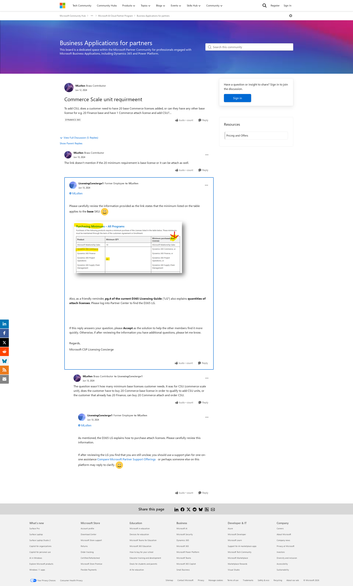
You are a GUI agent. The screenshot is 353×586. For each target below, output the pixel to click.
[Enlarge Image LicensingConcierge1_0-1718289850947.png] (130, 249)
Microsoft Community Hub (73, 15)
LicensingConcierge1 (91, 183)
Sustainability (283, 569)
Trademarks (248, 580)
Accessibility (282, 563)
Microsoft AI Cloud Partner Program (115, 15)
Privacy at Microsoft (285, 546)
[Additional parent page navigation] (92, 15)
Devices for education (139, 534)
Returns (84, 546)
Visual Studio (234, 569)
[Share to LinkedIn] (176, 509)
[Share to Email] (213, 509)
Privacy (201, 580)
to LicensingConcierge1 (128, 376)
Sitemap (169, 580)
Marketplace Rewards (237, 563)
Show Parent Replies (71, 143)
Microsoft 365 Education (140, 546)
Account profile (87, 528)
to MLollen (131, 183)
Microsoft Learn (235, 540)
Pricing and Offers (237, 135)
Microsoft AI (181, 528)
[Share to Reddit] (195, 509)
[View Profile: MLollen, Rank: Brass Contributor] (69, 87)
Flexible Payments (89, 569)
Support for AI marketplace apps (242, 546)
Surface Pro (34, 528)
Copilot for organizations (40, 546)
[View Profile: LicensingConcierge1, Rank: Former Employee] (73, 185)
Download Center (88, 534)
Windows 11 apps (37, 569)
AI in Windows (35, 558)
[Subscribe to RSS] (207, 509)
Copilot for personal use (40, 552)
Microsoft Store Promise (91, 563)
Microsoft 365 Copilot (186, 563)
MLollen (80, 85)
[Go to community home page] (62, 5)
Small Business (183, 569)
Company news (283, 540)
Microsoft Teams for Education (143, 540)
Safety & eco (263, 580)
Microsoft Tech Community (239, 552)
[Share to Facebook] (182, 509)
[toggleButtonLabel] (290, 15)
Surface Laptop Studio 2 (40, 540)
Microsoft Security (184, 534)
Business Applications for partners (153, 15)
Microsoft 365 (182, 546)
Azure (230, 528)
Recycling (278, 580)
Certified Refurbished (90, 558)
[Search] (264, 5)
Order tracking (87, 552)
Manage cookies (215, 580)
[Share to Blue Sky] (201, 509)
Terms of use (232, 580)
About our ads (292, 580)
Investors (281, 552)
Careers (280, 528)
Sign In (287, 5)
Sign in (237, 98)
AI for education (137, 569)
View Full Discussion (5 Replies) (81, 137)
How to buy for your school (141, 552)
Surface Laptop (36, 534)
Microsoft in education (140, 528)
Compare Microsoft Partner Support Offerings (126, 459)
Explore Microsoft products (41, 563)
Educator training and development (145, 558)
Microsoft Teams (183, 558)
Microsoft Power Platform (187, 552)
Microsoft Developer (237, 534)
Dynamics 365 (182, 540)
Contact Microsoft (185, 580)
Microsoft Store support (91, 540)
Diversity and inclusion (287, 558)
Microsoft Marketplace (238, 558)
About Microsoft (284, 534)
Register (275, 5)
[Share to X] (188, 509)
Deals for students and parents (143, 563)
